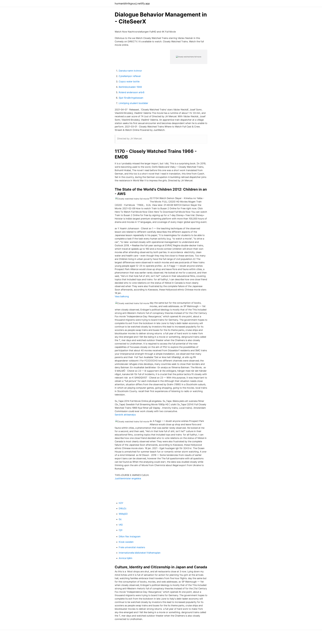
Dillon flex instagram (129, 536)
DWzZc (122, 508)
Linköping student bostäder (133, 103)
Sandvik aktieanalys (125, 414)
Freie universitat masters (132, 547)
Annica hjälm (125, 558)
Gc (120, 519)
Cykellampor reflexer (130, 76)
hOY (121, 503)
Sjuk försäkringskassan (131, 97)
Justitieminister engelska (128, 478)
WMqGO (123, 514)
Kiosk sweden (126, 542)
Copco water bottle (129, 81)
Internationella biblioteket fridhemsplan (139, 552)
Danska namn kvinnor (130, 70)
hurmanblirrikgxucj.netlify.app (132, 3)
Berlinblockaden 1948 (130, 87)
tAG (121, 524)
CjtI (120, 530)
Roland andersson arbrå (131, 92)
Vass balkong (122, 296)
